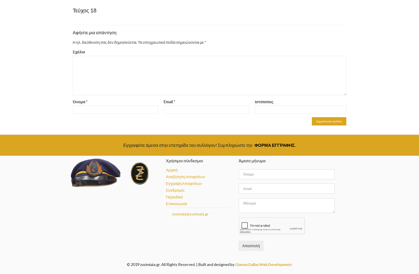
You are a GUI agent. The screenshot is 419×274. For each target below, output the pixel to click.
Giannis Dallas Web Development (263, 264)
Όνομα (80, 101)
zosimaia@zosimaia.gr (190, 213)
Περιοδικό (174, 197)
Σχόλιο (79, 51)
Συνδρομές (175, 190)
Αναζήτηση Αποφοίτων (185, 176)
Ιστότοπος (264, 101)
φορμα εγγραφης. (274, 145)
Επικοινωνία (176, 203)
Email (169, 101)
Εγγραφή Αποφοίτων (184, 183)
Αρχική (172, 169)
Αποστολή (251, 245)
